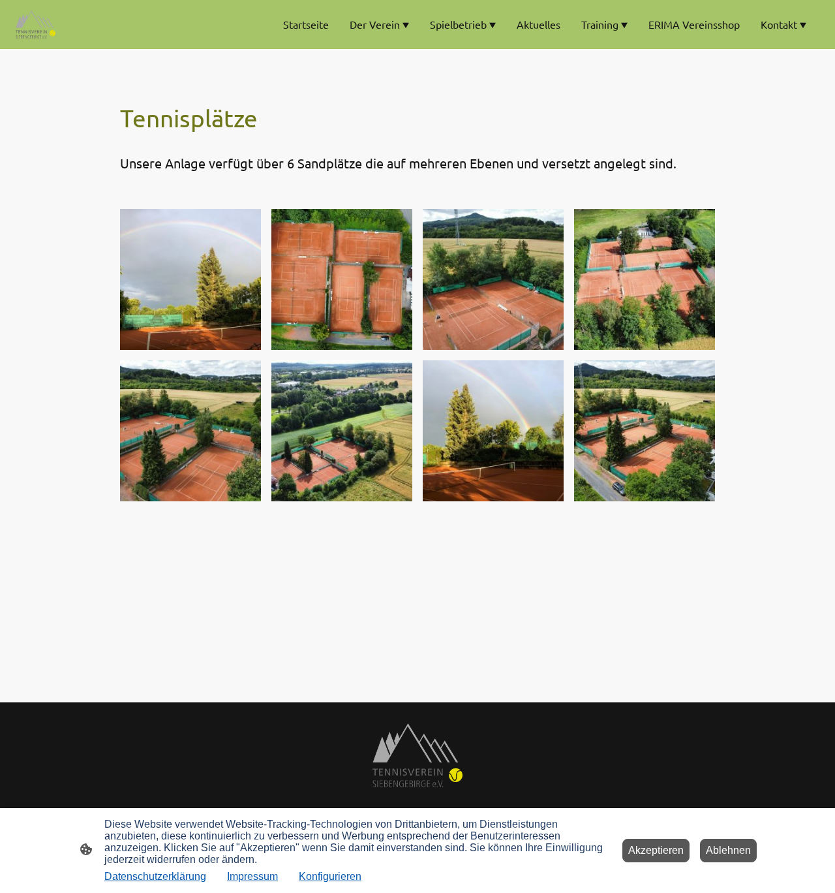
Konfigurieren (330, 876)
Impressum (252, 876)
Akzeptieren (656, 850)
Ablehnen (728, 850)
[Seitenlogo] (35, 24)
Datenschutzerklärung (155, 876)
